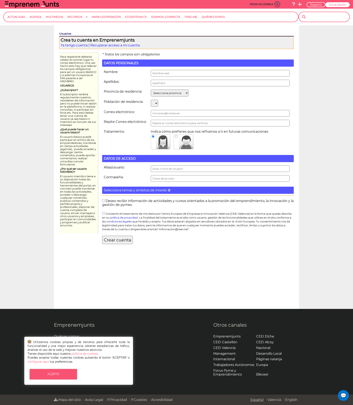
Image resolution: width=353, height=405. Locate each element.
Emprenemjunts (74, 325)
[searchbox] (327, 17)
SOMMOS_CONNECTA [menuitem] (165, 16)
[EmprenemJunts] (32, 7)
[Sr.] (183, 142)
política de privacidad (124, 217)
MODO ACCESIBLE (261, 4)
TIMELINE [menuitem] (190, 16)
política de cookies (84, 353)
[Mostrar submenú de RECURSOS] (86, 20)
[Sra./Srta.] (161, 142)
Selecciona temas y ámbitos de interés (136, 190)
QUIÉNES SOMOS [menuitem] (213, 16)
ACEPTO (53, 374)
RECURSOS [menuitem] (74, 16)
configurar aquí (38, 361)
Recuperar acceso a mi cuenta (115, 45)
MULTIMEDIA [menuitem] (54, 16)
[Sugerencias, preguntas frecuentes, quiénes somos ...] (293, 4)
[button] (198, 190)
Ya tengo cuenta (74, 45)
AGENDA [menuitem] (35, 16)
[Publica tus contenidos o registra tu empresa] (299, 4)
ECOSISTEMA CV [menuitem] (136, 16)
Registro (316, 4)
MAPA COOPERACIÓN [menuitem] (106, 16)
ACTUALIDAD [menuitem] (16, 16)
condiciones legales (119, 221)
